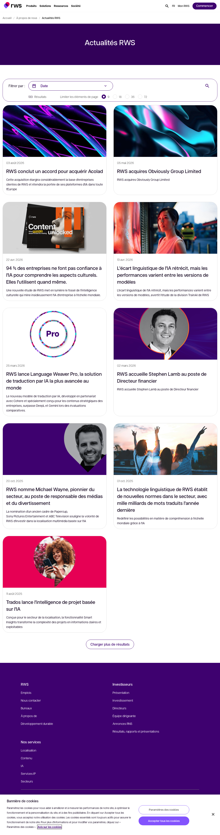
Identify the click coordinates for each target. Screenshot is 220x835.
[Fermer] (213, 814)
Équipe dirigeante (124, 716)
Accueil (7, 18)
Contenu (26, 758)
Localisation (28, 750)
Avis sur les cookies (49, 827)
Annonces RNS (122, 723)
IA (22, 766)
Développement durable (37, 723)
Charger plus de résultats (110, 644)
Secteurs (27, 781)
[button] (12, 5)
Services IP (28, 773)
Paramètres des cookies (164, 810)
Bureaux (26, 708)
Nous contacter (31, 700)
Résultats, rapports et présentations (136, 731)
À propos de (29, 716)
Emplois (26, 692)
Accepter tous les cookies (164, 821)
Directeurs (119, 708)
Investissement (123, 700)
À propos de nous (26, 18)
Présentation (121, 692)
